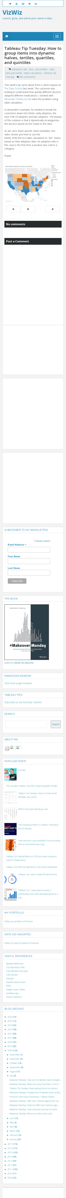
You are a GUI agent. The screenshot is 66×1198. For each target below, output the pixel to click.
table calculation (33, 73)
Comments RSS (46, 1194)
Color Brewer (12, 974)
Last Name (14, 568)
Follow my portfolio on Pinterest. (18, 921)
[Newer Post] (13, 209)
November (15, 1058)
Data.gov (10, 978)
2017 (10, 1144)
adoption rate (20, 69)
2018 (10, 1050)
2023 (10, 1029)
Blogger (34, 1191)
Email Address (17, 544)
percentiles (42, 69)
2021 (10, 1037)
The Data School (13, 88)
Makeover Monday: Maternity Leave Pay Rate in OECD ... (35, 1084)
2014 (10, 1156)
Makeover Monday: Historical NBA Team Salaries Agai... (34, 1105)
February (14, 1135)
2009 (10, 1177)
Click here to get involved (17, 683)
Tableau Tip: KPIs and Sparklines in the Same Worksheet (31, 867)
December (15, 1054)
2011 (10, 1169)
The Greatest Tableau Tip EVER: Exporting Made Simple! (31, 785)
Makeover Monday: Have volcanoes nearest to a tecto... (34, 1109)
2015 (10, 1152)
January (13, 1139)
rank (52, 69)
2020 (10, 1042)
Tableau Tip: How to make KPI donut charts (37, 874)
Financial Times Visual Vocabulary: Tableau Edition (31, 1096)
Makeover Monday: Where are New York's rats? (30, 1113)
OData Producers (14, 997)
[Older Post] (52, 209)
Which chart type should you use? (33, 809)
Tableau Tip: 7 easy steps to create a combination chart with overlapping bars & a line (38, 894)
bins (31, 69)
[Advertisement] (29, 348)
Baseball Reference (15, 963)
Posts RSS (35, 1194)
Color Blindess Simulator (17, 971)
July (12, 1075)
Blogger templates (47, 1191)
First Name (14, 556)
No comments (28, 76)
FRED (8, 985)
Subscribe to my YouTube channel (22, 702)
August (13, 1071)
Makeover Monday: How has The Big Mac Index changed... (35, 1080)
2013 (10, 1160)
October (14, 1063)
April (12, 1126)
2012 (10, 1165)
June (12, 1118)
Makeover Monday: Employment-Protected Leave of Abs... (35, 1092)
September (15, 1067)
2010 (10, 1173)
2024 (10, 1025)
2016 (10, 1148)
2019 (10, 1046)
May (12, 1122)
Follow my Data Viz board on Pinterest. (21, 943)
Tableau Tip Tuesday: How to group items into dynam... (34, 1088)
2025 (10, 1021)
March (13, 1130)
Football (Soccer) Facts (15, 982)
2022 (10, 1033)
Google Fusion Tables (15, 989)
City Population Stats (15, 967)
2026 (10, 1016)
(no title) (22, 770)
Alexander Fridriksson (16, 99)
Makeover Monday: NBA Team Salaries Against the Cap (34, 1101)
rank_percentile (14, 73)
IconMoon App (12, 993)
